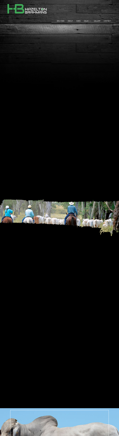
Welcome (60, 21)
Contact (107, 21)
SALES (86, 21)
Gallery (97, 21)
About (70, 21)
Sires (78, 21)
